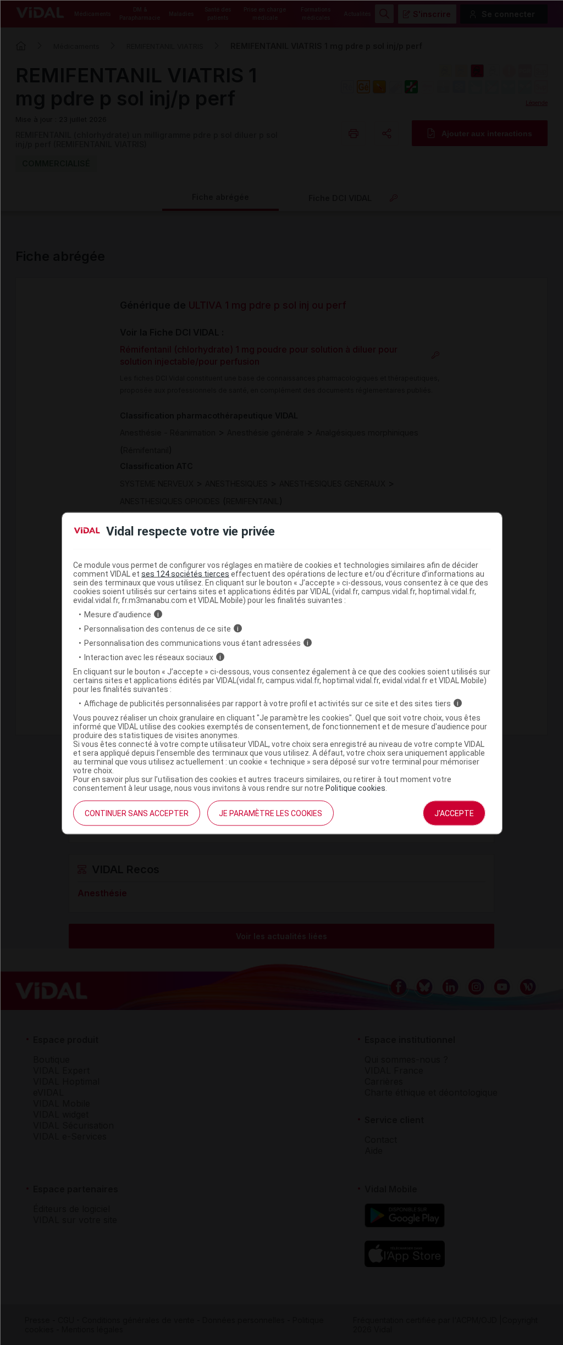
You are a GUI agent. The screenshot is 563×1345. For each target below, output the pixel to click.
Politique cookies (355, 787)
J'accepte (454, 812)
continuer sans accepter (137, 812)
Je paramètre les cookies (270, 812)
